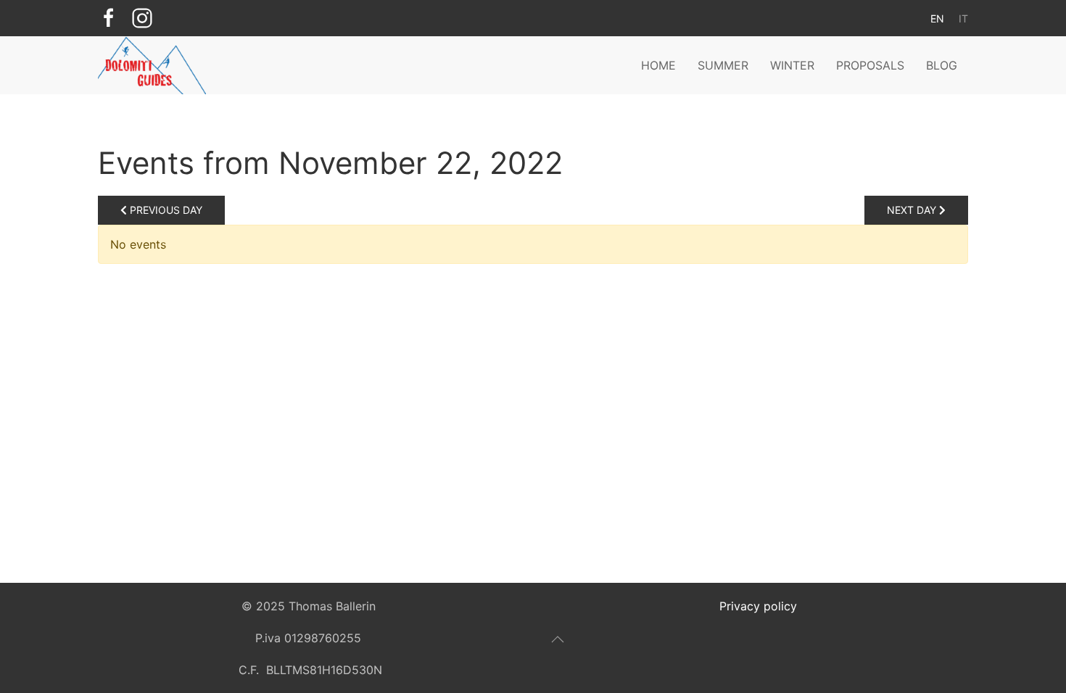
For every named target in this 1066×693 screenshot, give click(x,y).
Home (658, 65)
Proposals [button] (870, 65)
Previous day (164, 210)
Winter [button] (792, 65)
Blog (941, 65)
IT (963, 18)
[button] (558, 639)
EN (937, 18)
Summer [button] (723, 65)
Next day (913, 210)
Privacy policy (758, 606)
